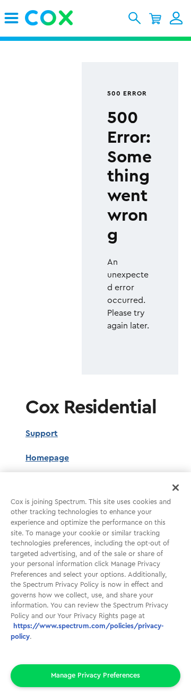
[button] (134, 18)
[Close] (175, 487)
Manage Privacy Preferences (95, 675)
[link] (11, 18)
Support (41, 433)
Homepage (47, 458)
